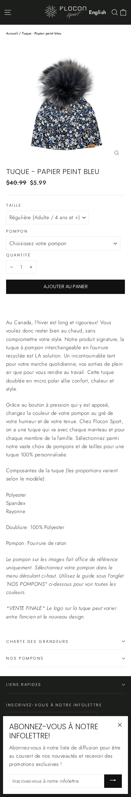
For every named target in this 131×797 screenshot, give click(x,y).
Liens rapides (23, 684)
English (97, 12)
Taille (13, 205)
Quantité (18, 255)
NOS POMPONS (25, 658)
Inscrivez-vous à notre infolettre (54, 704)
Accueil (12, 33)
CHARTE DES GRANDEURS (37, 641)
